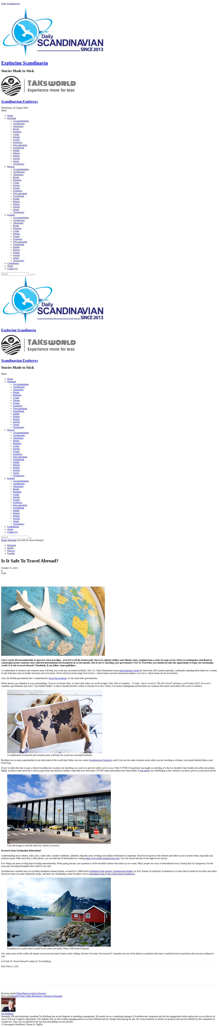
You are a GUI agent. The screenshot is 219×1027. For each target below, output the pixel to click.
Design (16, 137)
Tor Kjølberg (7, 1013)
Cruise (16, 134)
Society (16, 158)
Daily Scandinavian (10, 3)
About (10, 266)
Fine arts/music (20, 145)
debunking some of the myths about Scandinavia (112, 874)
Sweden (11, 215)
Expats (16, 139)
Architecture (19, 123)
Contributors (13, 263)
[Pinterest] (27, 578)
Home (10, 115)
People (16, 156)
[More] (49, 578)
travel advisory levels (129, 670)
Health (16, 150)
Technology (18, 164)
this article (145, 770)
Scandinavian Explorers (19, 101)
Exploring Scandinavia (24, 63)
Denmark (11, 118)
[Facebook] (6, 578)
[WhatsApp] (38, 578)
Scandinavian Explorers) (100, 760)
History (16, 153)
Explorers (17, 142)
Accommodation (21, 121)
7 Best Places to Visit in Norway (31, 993)
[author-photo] (8, 1011)
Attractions (18, 126)
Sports (16, 161)
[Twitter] (17, 578)
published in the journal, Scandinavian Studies (111, 871)
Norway (11, 166)
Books (16, 129)
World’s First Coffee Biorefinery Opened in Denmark (37, 996)
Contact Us (12, 268)
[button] (109, 110)
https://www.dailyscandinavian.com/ (103, 858)
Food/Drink (18, 148)
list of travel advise (58, 678)
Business (17, 131)
